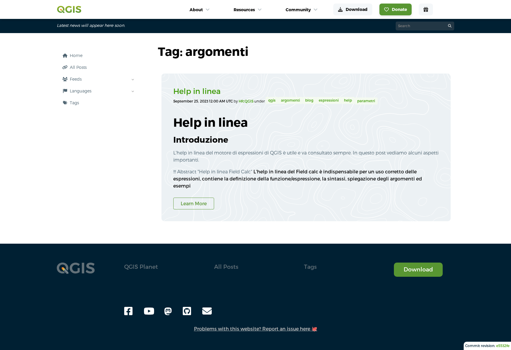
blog (309, 100)
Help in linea (197, 91)
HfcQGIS (246, 101)
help (348, 100)
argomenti (290, 100)
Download (418, 269)
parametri (366, 101)
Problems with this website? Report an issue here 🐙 (255, 328)
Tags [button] (310, 266)
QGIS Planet (141, 266)
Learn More (194, 203)
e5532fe (503, 346)
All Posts (226, 266)
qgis (272, 100)
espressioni (329, 100)
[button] (97, 103)
